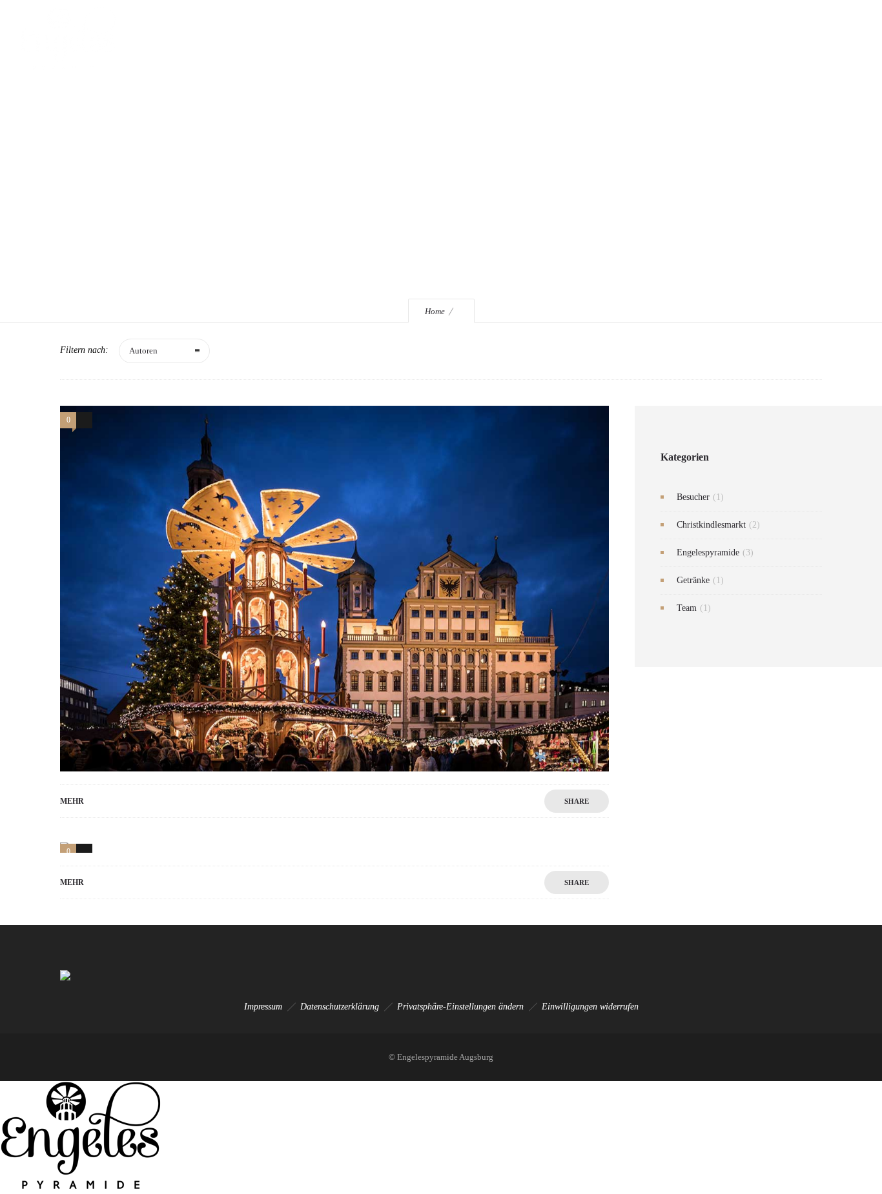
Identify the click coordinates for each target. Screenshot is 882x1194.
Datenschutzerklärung (339, 1006)
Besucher (693, 497)
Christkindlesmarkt (711, 525)
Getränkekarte (468, 38)
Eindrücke (538, 38)
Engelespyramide (327, 38)
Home (435, 311)
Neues (594, 38)
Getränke (693, 580)
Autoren (143, 350)
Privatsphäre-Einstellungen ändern (460, 1006)
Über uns (400, 38)
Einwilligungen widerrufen (590, 1006)
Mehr (72, 801)
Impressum (263, 1006)
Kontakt (645, 38)
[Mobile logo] (80, 1186)
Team (687, 608)
